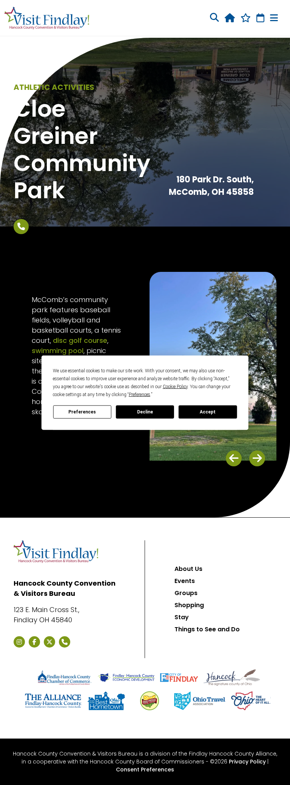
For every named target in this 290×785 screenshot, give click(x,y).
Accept (208, 412)
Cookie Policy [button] (175, 386)
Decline (145, 412)
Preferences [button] (139, 394)
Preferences (82, 412)
